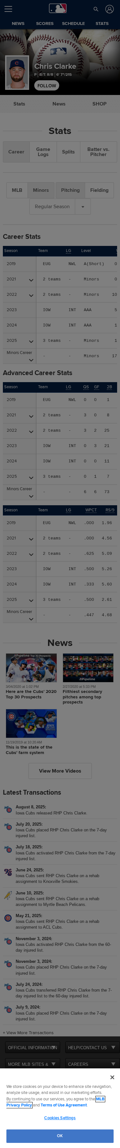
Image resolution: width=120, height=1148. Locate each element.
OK (60, 1135)
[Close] (112, 1077)
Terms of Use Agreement (64, 1105)
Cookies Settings (60, 1117)
